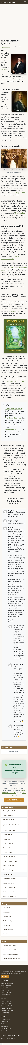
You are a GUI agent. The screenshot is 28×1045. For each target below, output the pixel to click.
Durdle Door (6, 912)
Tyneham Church (8, 848)
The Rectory (6, 839)
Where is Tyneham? (8, 820)
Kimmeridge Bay (8, 929)
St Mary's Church (20, 192)
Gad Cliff (5, 934)
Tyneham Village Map (9, 830)
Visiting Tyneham (8, 815)
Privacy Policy (11, 1035)
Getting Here (5, 988)
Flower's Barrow (8, 925)
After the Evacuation (12, 429)
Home (18, 1035)
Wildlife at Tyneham (8, 865)
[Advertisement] (14, 22)
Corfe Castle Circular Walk (10, 954)
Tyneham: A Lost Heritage (15, 381)
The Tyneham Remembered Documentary (11, 825)
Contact (3, 1035)
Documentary (5, 1013)
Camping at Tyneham (9, 857)
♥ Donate (5, 976)
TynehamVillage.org (8, 2)
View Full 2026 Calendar (14, 800)
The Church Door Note (13, 418)
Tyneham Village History (14, 409)
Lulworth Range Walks (9, 945)
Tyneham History (8, 870)
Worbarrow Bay (14, 311)
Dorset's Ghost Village (9, 896)
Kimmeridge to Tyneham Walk (12, 958)
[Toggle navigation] (25, 2)
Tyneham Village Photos (10, 861)
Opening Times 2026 (9, 811)
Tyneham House (7, 852)
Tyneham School (21, 213)
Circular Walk (5, 1031)
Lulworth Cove (7, 916)
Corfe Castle (6, 907)
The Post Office (7, 835)
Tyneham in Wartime (9, 887)
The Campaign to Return (10, 892)
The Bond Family (8, 874)
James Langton (6, 47)
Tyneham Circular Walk (9, 950)
